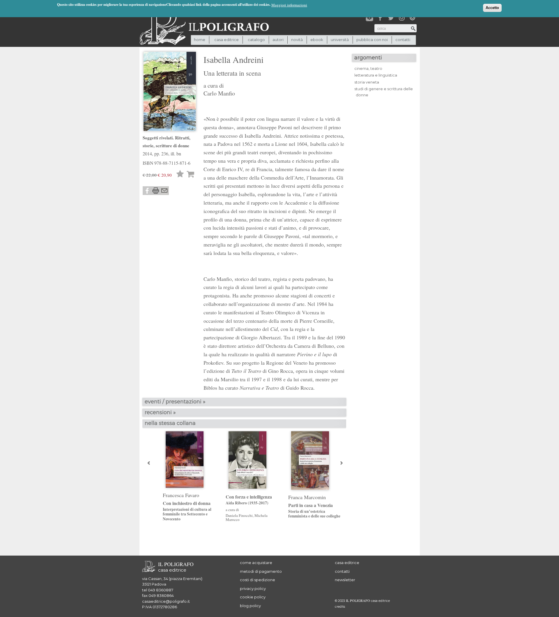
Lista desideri (180, 174)
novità (297, 39)
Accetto (492, 8)
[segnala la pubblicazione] (164, 190)
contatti (402, 39)
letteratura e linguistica (375, 75)
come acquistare (256, 562)
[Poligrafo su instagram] (401, 17)
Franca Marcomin (307, 497)
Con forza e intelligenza (249, 500)
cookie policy (253, 597)
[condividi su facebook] (147, 190)
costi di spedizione (257, 579)
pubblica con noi (372, 39)
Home (199, 39)
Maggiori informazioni (289, 5)
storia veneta (366, 82)
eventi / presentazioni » (175, 401)
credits (340, 607)
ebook (316, 39)
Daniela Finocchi (239, 515)
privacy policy (253, 588)
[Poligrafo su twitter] (391, 17)
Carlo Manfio (219, 93)
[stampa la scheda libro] (155, 190)
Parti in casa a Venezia (314, 510)
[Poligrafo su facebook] (380, 17)
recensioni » (160, 412)
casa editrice (347, 562)
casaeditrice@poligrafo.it (166, 601)
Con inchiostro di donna (187, 510)
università (340, 39)
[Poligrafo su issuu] (412, 17)
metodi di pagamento (261, 571)
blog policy (250, 605)
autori (278, 39)
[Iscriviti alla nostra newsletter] (369, 17)
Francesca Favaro (181, 495)
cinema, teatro (368, 68)
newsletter (345, 579)
